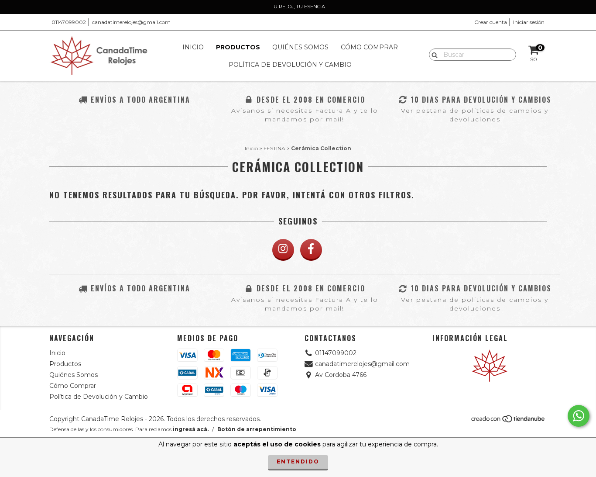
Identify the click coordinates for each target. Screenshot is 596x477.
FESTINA (274, 148)
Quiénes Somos (300, 47)
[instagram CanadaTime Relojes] (283, 250)
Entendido (298, 461)
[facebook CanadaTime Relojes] (311, 250)
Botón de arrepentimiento (256, 429)
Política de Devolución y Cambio (290, 65)
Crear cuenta (490, 22)
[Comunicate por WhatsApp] (578, 416)
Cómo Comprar (369, 47)
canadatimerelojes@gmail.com (131, 22)
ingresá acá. (191, 429)
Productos (238, 47)
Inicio (193, 47)
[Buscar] (432, 54)
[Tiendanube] (508, 421)
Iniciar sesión (529, 22)
